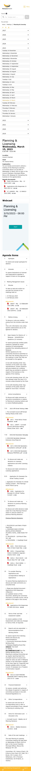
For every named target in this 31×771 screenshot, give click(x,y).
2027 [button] (4, 30)
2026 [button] (4, 35)
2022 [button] (4, 120)
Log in (25, 768)
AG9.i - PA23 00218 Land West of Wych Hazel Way (16, 547)
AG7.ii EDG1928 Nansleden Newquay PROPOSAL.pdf (17, 452)
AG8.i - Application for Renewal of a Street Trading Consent (15, 493)
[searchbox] (12, 17)
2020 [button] (4, 129)
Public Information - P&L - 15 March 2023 (14, 182)
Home (3, 24)
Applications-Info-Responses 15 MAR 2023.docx (17, 606)
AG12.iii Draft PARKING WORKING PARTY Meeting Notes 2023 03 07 (17, 676)
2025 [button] (4, 39)
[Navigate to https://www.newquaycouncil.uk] (7, 6)
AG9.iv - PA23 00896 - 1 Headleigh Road (16, 564)
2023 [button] (4, 48)
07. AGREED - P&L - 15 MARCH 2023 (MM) (15, 192)
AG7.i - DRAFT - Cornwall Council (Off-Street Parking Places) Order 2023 (16, 426)
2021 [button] (4, 125)
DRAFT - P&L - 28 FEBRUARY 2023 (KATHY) (17, 309)
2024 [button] (4, 43)
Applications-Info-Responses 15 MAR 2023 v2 (15, 187)
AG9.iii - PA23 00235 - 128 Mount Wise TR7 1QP (17, 559)
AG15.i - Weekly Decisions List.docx (16, 727)
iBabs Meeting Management (11, 768)
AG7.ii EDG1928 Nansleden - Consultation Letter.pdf (17, 446)
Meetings (9, 24)
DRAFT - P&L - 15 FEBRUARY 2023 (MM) (17, 304)
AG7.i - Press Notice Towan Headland (17, 420)
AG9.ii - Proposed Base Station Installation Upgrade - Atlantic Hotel (16, 553)
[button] (27, 17)
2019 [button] (4, 133)
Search (3, 13)
